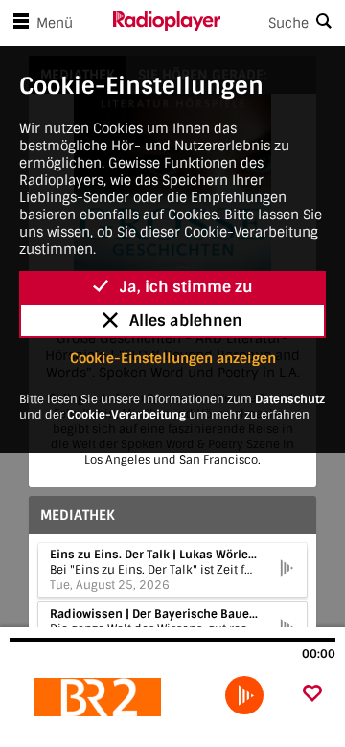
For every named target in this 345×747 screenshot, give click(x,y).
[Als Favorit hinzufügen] (312, 695)
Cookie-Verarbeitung (126, 414)
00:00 (318, 654)
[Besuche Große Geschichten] (113, 697)
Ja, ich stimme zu (186, 287)
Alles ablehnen (185, 320)
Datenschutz (290, 399)
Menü (54, 23)
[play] (244, 695)
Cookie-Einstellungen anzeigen (173, 358)
